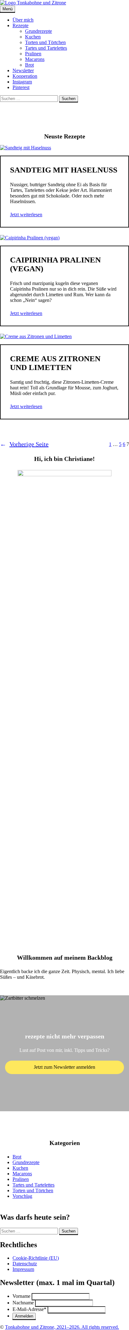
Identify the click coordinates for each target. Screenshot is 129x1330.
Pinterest (21, 87)
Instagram (22, 81)
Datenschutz (25, 1263)
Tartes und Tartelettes (46, 48)
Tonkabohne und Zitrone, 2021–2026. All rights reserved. (62, 1327)
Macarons (34, 59)
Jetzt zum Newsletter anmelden (64, 1067)
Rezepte (20, 25)
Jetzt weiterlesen (26, 214)
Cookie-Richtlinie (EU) (36, 1258)
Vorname (21, 1296)
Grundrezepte (38, 31)
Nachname (23, 1302)
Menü (8, 9)
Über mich (23, 19)
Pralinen (33, 53)
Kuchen (33, 36)
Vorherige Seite (24, 444)
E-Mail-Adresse (29, 1309)
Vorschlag (22, 1196)
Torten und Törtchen (45, 42)
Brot (29, 65)
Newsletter (23, 70)
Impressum (23, 1269)
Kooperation (25, 76)
